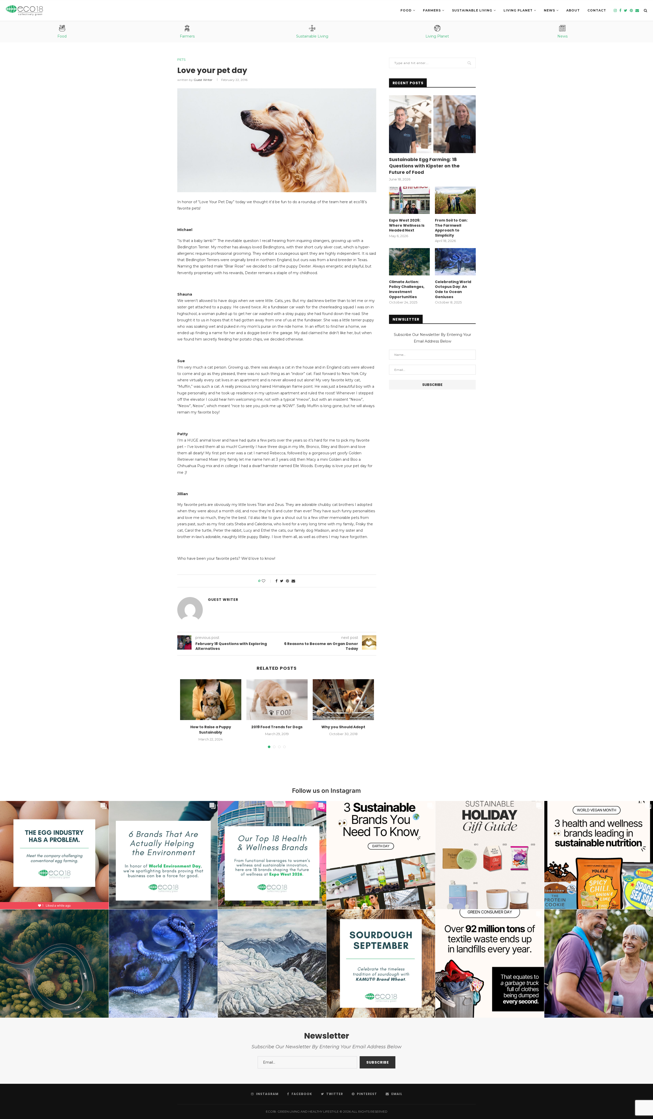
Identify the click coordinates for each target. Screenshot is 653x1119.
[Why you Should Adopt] (343, 699)
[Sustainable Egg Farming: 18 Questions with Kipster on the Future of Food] (432, 124)
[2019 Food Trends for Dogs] (277, 699)
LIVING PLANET (518, 10)
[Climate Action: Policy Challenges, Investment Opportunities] (409, 261)
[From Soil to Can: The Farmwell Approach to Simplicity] (455, 200)
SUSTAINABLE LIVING (472, 10)
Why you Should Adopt (343, 726)
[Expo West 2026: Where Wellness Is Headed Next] (409, 200)
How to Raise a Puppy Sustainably (210, 729)
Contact (596, 10)
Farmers (432, 10)
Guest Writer (203, 80)
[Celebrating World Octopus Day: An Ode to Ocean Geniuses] (455, 261)
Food (406, 10)
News (549, 10)
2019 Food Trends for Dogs (277, 726)
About (573, 10)
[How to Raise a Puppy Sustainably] (210, 699)
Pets (181, 60)
